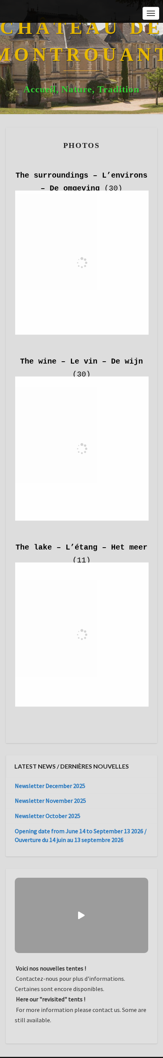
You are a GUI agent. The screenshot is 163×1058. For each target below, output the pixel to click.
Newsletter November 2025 (50, 800)
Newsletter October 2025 (47, 816)
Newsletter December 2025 (50, 786)
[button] (81, 915)
